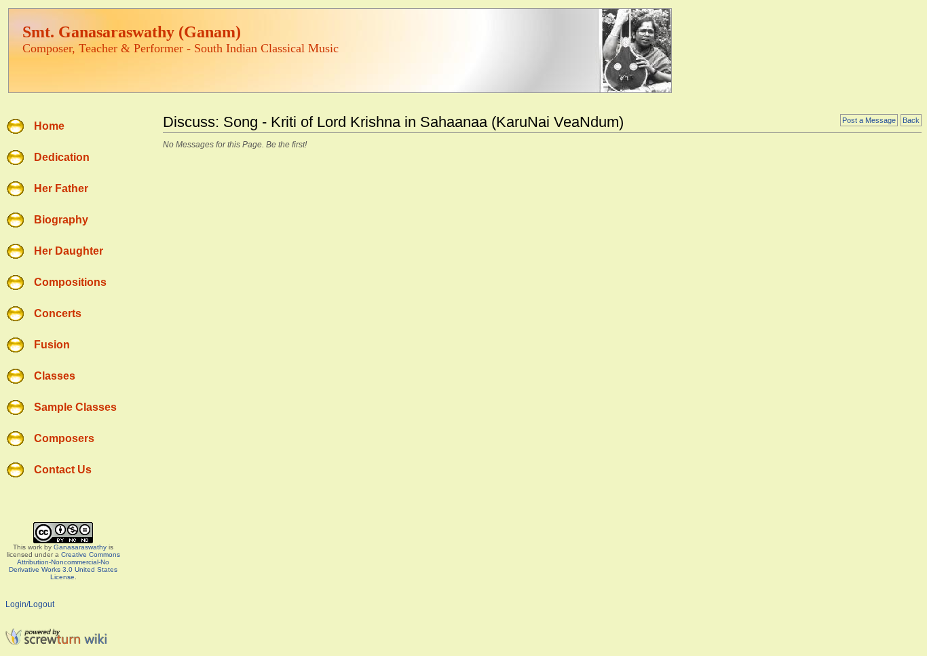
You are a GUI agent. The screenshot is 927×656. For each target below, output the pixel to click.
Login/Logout (29, 604)
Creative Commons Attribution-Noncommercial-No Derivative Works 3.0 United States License (64, 566)
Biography (61, 219)
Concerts (57, 313)
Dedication (62, 157)
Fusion (52, 344)
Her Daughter (68, 251)
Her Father (61, 188)
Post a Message (869, 120)
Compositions (70, 282)
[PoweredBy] (56, 642)
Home (49, 126)
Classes (54, 376)
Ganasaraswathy (80, 547)
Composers (64, 438)
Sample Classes (75, 407)
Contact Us (63, 469)
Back (911, 120)
